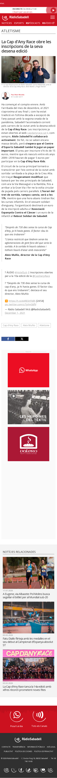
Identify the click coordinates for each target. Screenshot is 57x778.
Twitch (36, 770)
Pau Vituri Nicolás (17, 95)
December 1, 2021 (15, 313)
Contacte (6, 747)
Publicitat (8, 751)
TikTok (28, 770)
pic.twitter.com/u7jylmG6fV (20, 304)
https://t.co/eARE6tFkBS (22, 300)
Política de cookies (23, 751)
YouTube (43, 770)
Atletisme (44, 325)
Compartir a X (21, 339)
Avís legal (51, 747)
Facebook (21, 770)
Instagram (6, 770)
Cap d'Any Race (11, 325)
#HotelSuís (21, 272)
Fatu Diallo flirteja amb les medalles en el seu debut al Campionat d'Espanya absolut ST (28, 642)
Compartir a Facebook (8, 339)
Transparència (18, 747)
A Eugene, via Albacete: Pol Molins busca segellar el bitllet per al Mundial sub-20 (26, 595)
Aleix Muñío (29, 325)
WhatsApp (50, 770)
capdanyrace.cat (37, 132)
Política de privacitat (43, 751)
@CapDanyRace (41, 276)
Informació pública (36, 747)
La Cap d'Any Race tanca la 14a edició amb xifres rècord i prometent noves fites (27, 688)
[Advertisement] (28, 481)
